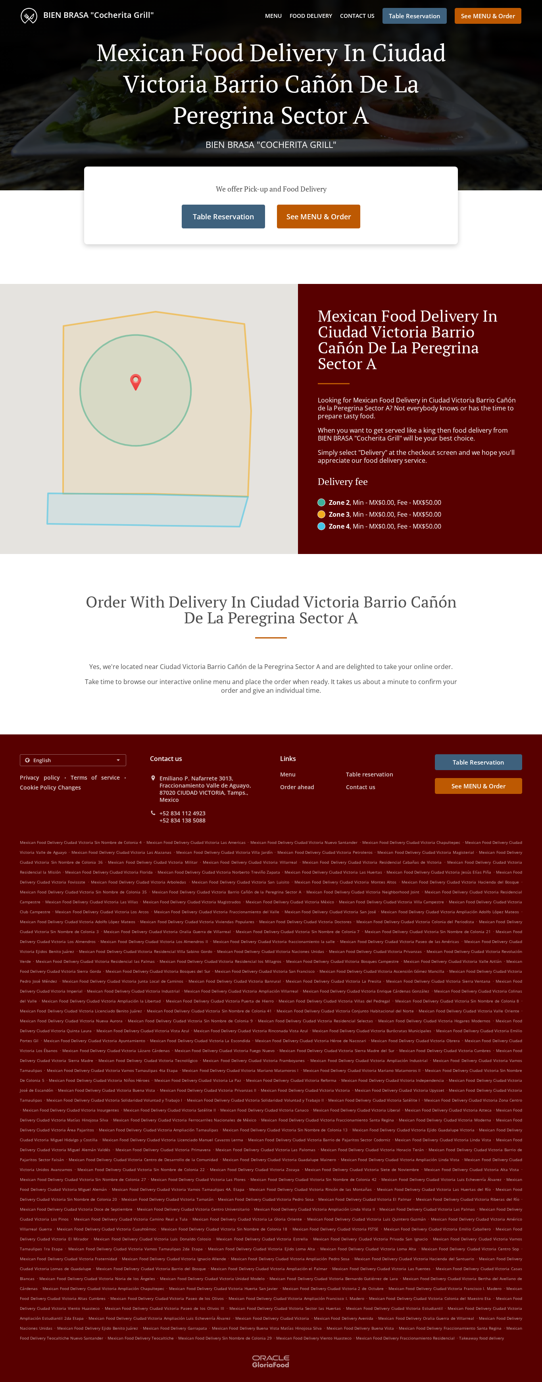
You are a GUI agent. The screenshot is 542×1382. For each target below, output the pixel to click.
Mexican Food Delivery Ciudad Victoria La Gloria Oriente (247, 1219)
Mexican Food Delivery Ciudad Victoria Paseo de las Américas (399, 941)
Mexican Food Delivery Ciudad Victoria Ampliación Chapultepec (103, 1288)
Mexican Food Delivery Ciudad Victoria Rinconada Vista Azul (251, 1030)
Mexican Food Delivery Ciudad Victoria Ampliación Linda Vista (400, 1159)
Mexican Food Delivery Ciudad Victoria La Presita (333, 981)
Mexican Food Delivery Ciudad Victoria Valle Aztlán (453, 961)
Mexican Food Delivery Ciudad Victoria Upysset (399, 1090)
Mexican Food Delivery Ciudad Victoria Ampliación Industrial (369, 1060)
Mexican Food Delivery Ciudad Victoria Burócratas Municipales (372, 1030)
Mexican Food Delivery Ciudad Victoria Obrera (415, 1040)
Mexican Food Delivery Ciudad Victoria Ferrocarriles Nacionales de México (184, 1120)
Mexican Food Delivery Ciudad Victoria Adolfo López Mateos (77, 921)
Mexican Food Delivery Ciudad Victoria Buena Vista (106, 1090)
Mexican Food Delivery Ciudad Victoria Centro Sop (470, 1249)
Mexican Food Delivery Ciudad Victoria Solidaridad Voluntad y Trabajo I (114, 1100)
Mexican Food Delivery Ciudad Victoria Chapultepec (411, 842)
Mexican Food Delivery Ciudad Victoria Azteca (448, 1110)
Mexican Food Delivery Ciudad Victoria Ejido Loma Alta (261, 1249)
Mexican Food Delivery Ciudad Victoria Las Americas (196, 842)
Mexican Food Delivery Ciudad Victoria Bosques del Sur (158, 971)
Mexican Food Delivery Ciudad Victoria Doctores (305, 921)
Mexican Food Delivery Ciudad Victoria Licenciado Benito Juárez (81, 1011)
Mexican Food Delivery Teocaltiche (141, 1338)
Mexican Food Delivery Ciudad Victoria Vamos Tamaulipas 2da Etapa (135, 1249)
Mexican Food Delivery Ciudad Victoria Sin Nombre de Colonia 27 (83, 1179)
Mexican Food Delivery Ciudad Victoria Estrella (262, 1239)
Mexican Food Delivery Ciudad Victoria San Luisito (240, 882)
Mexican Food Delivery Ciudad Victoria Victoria (305, 1090)
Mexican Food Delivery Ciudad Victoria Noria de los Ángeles (97, 1278)
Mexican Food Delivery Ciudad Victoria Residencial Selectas (315, 1021)
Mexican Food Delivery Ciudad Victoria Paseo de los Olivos (167, 1298)
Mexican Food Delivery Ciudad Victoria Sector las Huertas (285, 1308)
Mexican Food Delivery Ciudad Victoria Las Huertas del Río (434, 1189)
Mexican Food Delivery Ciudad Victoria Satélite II (169, 1110)
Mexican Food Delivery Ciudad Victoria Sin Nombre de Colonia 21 (428, 931)
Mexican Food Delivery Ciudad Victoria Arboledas (138, 882)
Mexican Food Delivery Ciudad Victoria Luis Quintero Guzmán (366, 1219)
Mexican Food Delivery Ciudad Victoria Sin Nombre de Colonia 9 (190, 1021)
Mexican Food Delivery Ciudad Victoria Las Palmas (427, 1209)
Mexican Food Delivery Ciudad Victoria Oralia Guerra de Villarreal (167, 931)
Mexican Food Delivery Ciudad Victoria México (290, 902)
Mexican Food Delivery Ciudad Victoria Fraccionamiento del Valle (217, 911)
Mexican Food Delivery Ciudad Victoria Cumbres (445, 1050)
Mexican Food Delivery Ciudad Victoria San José (330, 911)
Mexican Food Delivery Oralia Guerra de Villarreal (426, 1318)
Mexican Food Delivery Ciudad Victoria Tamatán (167, 1199)
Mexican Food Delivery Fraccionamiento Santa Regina (450, 1328)
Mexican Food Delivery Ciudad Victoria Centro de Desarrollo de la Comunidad (143, 1159)
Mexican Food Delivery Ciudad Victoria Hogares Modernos (434, 1021)
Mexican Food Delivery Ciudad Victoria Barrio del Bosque (151, 1268)
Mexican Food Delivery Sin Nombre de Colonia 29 (225, 1338)
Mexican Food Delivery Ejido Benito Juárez (97, 1328)
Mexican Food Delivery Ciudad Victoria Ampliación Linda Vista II (314, 1209)
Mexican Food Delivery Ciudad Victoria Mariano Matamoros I (240, 1070)
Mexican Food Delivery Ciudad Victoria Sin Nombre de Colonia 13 (285, 1130)
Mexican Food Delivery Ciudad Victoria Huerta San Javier (223, 1288)
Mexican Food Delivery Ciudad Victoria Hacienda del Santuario (414, 1258)
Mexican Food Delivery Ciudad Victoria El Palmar (364, 1199)
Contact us (357, 15)
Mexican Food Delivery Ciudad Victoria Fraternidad (68, 1258)
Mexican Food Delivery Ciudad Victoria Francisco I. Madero (445, 1288)
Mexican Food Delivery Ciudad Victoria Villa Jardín (224, 852)
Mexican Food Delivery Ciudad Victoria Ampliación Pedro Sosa (290, 1258)
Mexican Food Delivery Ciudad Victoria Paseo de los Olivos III (164, 1308)
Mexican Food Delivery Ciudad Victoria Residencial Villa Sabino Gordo (145, 951)
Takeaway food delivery (481, 1338)
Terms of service (95, 777)
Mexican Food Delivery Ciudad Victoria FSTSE (335, 1229)
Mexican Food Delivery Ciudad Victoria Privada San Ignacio (370, 1239)
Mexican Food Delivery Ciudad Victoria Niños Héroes (99, 1080)
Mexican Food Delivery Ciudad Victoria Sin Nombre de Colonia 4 (81, 842)
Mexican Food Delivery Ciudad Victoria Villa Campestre (391, 902)
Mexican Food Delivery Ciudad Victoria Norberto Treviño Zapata (219, 872)
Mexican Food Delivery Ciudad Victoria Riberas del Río (467, 1199)
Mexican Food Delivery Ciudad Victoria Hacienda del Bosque (460, 882)
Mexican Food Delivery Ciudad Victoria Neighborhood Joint (362, 892)
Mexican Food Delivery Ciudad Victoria (272, 1318)
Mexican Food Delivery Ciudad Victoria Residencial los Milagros (220, 961)
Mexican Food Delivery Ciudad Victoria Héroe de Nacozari (310, 1040)
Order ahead (297, 787)
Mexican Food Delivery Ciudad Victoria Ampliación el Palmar (269, 1268)
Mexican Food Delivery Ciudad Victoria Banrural (234, 981)
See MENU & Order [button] (488, 16)
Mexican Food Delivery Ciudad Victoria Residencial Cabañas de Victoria (372, 862)
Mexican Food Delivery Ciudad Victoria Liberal (356, 1110)
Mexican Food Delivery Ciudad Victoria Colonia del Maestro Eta (430, 1298)
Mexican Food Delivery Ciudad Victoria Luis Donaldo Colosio (152, 1239)
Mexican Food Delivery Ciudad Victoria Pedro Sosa (266, 1199)
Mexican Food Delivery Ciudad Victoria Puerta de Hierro (220, 1001)
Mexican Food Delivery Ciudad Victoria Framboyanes (254, 1060)
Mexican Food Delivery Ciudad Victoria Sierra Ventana (438, 981)
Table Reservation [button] (414, 16)
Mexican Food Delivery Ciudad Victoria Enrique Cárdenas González (366, 991)
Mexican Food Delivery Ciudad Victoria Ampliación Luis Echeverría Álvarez (159, 1318)
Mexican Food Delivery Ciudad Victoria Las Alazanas (121, 852)
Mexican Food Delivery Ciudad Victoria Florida (109, 872)
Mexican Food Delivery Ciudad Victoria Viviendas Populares (197, 921)
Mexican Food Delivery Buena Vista (360, 1328)
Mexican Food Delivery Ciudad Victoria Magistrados (192, 902)
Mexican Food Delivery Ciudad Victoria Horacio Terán (372, 1149)
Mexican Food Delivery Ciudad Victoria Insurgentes (71, 1110)
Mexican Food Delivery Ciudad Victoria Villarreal (250, 862)
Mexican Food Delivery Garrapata (175, 1328)
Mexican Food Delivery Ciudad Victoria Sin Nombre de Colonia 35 (83, 892)
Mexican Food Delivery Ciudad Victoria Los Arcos (102, 911)
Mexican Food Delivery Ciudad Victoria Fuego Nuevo (225, 1050)
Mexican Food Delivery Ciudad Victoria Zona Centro (473, 1100)
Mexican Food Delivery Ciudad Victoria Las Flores (198, 1179)
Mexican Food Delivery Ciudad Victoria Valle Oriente (469, 1011)
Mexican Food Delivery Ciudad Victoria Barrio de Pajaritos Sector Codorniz (319, 1139)
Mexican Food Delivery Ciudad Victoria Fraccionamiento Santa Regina (327, 1120)
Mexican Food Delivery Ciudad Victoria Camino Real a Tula (131, 1219)
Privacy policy (40, 777)
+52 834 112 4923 (183, 813)
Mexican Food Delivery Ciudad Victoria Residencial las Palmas (95, 961)
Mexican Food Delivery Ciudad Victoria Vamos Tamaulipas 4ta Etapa (112, 1070)
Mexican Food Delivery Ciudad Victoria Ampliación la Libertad (101, 1001)
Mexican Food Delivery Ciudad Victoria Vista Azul (143, 1030)
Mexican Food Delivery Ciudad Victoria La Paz (198, 1080)
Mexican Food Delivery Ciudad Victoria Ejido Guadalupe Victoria (413, 1130)
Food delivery (311, 15)
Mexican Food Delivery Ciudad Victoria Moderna (445, 1120)
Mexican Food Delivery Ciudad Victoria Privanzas (375, 951)
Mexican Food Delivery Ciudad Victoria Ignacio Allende (174, 1258)
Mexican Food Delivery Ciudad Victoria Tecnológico (148, 1060)
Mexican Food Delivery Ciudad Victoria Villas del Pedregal (334, 1001)
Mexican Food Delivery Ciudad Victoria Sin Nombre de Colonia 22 (141, 1169)
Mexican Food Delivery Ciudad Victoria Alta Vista (471, 1169)
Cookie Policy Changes (50, 787)
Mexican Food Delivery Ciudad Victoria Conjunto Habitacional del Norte (345, 1011)
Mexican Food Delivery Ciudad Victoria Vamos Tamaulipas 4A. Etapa (178, 1189)
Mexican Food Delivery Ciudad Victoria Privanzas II (208, 1090)
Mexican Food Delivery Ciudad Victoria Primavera (163, 1149)
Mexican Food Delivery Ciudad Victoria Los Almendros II (154, 941)
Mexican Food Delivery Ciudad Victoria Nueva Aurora (71, 1021)
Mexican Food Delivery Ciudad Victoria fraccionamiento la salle (274, 941)
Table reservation (369, 774)
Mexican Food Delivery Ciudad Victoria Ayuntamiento (94, 1040)
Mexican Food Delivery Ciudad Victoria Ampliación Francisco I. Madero (296, 1298)
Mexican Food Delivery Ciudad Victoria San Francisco (265, 971)
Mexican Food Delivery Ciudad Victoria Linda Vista (443, 1139)
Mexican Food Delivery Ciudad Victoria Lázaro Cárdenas (115, 1050)
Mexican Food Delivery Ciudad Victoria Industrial (133, 991)
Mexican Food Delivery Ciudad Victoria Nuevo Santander (304, 842)
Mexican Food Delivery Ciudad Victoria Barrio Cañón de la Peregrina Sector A (227, 892)
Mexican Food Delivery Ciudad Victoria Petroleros (325, 852)
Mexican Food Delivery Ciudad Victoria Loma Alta (368, 1249)
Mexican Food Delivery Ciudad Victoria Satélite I (374, 1100)
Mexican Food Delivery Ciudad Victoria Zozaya (255, 1169)
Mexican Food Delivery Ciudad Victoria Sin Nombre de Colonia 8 (457, 1001)
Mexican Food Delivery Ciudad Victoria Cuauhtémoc (106, 1229)
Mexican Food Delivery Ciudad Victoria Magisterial (425, 852)
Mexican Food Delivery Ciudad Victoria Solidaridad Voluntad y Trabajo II (255, 1100)
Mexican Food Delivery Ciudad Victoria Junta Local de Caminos (123, 981)
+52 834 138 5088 (183, 820)
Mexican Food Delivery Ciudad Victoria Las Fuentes (381, 1268)
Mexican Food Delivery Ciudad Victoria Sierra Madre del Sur (336, 1050)
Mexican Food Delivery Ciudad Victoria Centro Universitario (193, 1209)
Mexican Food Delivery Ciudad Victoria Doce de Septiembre (76, 1209)
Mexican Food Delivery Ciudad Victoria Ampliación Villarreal (241, 991)
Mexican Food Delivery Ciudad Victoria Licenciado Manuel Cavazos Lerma (172, 1139)
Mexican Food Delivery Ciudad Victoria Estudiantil (394, 1308)
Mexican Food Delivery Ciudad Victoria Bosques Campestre (342, 961)
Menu (273, 15)
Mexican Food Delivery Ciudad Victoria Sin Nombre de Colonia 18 (224, 1229)
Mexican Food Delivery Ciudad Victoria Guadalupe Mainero (279, 1159)
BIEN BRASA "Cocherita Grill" (97, 15)
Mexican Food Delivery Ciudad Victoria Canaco (264, 1110)
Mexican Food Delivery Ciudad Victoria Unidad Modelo (212, 1278)
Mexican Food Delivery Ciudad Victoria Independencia (392, 1080)
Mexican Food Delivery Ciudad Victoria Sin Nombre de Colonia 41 (209, 1011)
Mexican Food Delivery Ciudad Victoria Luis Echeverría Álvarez (441, 1179)
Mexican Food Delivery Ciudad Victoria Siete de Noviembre (362, 1169)
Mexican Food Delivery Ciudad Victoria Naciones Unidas (270, 951)
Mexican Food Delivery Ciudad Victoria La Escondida (200, 1040)
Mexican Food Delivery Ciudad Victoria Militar (152, 862)
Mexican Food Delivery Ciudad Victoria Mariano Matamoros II (362, 1070)
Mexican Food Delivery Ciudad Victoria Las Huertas (333, 872)
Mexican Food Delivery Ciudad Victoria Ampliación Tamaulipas (158, 1130)
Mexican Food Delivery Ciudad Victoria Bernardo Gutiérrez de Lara (333, 1278)
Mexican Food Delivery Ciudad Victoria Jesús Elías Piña (438, 872)
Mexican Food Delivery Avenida (343, 1318)
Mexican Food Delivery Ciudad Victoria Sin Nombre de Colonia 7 (297, 931)
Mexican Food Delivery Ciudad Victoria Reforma (291, 1080)
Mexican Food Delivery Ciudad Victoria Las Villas (91, 902)
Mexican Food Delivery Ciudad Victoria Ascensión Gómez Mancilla (382, 971)
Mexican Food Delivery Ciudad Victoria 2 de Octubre (333, 1288)
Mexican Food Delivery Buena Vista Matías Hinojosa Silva (267, 1328)
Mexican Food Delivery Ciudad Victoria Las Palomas (265, 1149)
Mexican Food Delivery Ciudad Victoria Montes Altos (345, 882)
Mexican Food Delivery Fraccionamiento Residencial (405, 1338)
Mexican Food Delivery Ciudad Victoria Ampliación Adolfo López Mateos (450, 911)
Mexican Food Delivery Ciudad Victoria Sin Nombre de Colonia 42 (313, 1179)
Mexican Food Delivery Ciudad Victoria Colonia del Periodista (415, 921)
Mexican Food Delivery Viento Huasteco (314, 1338)
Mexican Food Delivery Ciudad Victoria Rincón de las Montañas (310, 1189)
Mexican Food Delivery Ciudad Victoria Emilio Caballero (437, 1229)
